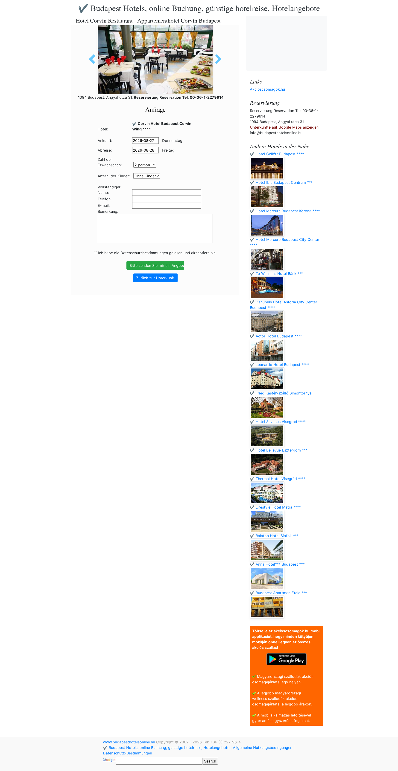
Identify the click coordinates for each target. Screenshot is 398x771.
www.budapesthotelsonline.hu (129, 742)
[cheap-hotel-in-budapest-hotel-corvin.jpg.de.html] (217, 59)
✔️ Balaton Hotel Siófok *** (274, 535)
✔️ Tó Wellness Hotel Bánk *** (276, 273)
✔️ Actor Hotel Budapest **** (276, 336)
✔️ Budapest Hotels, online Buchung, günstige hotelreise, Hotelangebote (199, 7)
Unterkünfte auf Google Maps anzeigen (284, 127)
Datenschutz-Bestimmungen (127, 753)
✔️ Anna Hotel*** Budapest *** (277, 564)
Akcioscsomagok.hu (267, 89)
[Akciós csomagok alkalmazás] (286, 658)
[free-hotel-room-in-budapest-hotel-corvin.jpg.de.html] (94, 59)
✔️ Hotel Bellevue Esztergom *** (278, 450)
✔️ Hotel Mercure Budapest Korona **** (285, 211)
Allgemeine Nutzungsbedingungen (262, 747)
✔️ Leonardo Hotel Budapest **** (279, 364)
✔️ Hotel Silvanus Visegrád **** (278, 421)
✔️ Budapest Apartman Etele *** (278, 592)
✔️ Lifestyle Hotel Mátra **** (275, 507)
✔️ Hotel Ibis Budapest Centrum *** (281, 182)
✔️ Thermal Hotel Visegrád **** (277, 478)
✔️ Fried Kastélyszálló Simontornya (281, 393)
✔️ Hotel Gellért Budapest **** (277, 154)
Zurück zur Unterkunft (155, 278)
